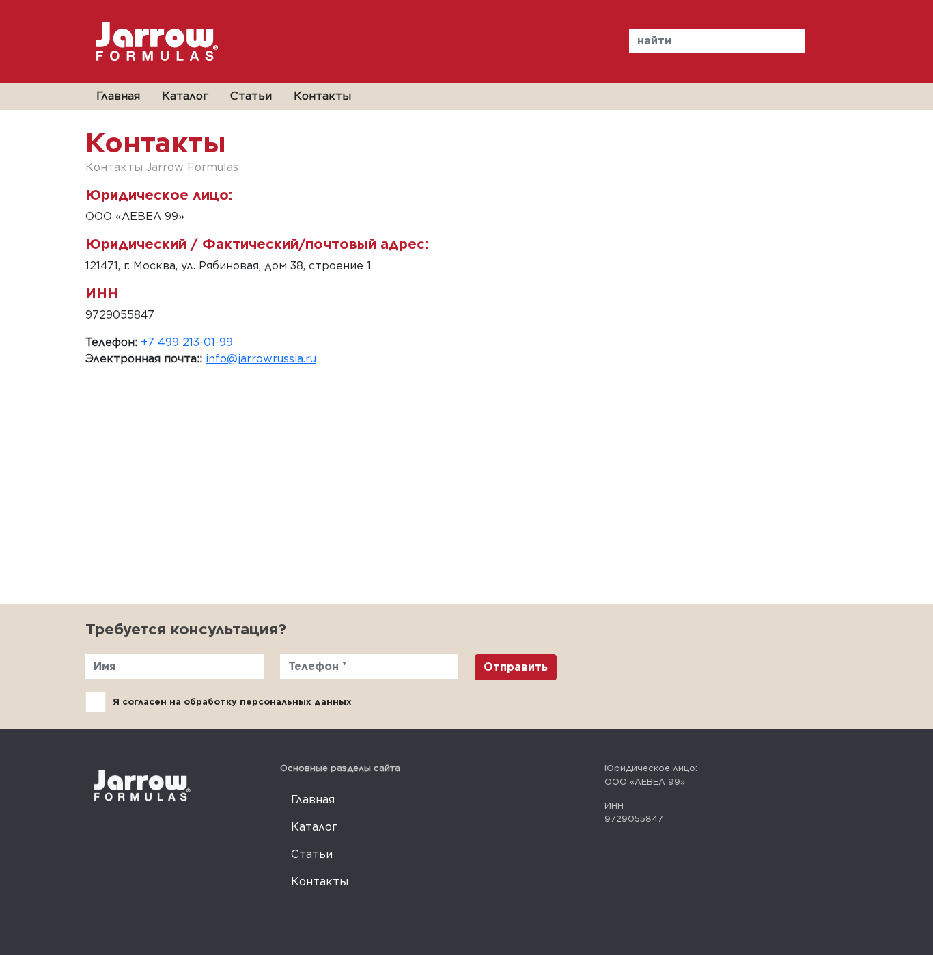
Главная (118, 96)
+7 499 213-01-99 (187, 342)
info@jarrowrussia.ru (261, 358)
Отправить (516, 666)
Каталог (185, 96)
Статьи (251, 96)
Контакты (322, 96)
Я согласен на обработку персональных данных (232, 702)
